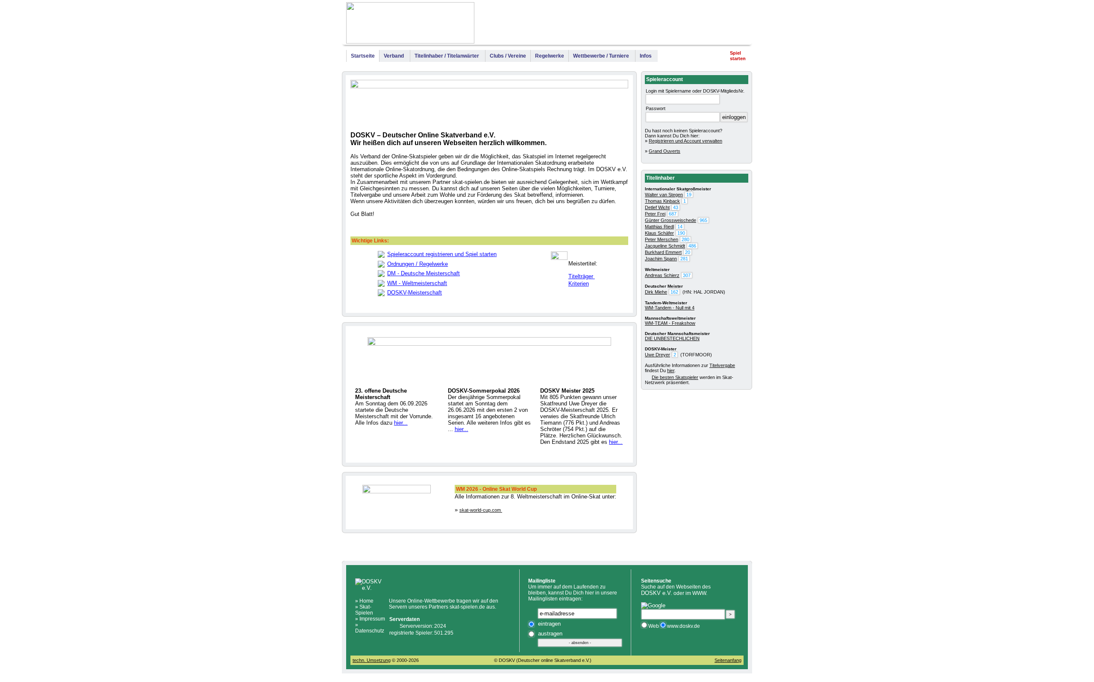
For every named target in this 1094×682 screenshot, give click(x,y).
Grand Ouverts (664, 151)
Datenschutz (369, 631)
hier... (401, 423)
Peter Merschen (661, 239)
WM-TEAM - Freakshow (670, 323)
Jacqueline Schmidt (665, 245)
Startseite (363, 56)
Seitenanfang (728, 660)
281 (684, 258)
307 (687, 275)
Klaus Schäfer (659, 233)
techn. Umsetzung (372, 660)
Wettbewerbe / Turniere (601, 56)
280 (685, 239)
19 (688, 194)
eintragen (549, 624)
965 (703, 220)
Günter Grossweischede (670, 220)
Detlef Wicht (657, 207)
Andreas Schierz (662, 275)
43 (675, 207)
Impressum (731, 25)
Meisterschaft (648, 25)
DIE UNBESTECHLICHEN (672, 338)
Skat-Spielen (364, 610)
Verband (394, 56)
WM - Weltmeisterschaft (417, 283)
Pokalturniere (691, 25)
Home (366, 601)
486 (692, 245)
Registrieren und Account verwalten (685, 140)
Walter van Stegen (664, 194)
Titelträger (581, 276)
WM (604, 25)
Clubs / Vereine (508, 56)
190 (681, 233)
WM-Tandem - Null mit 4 (669, 307)
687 (672, 213)
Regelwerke (549, 56)
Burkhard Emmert (663, 252)
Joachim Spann (661, 258)
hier (670, 370)
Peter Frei (655, 213)
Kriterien (578, 283)
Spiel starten (738, 55)
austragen (550, 633)
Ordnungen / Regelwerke (417, 264)
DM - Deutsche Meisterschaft (423, 273)
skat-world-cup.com (480, 510)
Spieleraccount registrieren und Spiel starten (442, 254)
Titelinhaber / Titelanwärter (447, 56)
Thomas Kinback (662, 201)
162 (674, 291)
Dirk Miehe (656, 291)
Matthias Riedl (659, 226)
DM (617, 25)
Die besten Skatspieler (675, 377)
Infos (646, 56)
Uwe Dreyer (657, 354)
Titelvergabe (722, 365)
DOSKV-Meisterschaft (414, 292)
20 (687, 252)
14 (679, 226)
